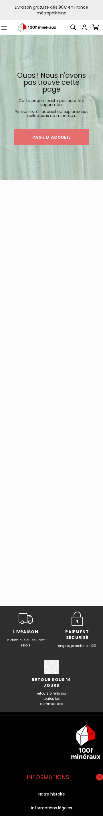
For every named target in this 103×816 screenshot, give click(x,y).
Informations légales (51, 808)
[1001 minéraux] (37, 27)
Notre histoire (51, 794)
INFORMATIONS (48, 777)
